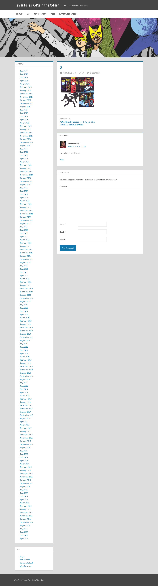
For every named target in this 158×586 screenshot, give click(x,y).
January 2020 (25, 324)
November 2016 (26, 438)
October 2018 (25, 373)
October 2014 (25, 519)
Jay (83, 73)
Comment (64, 186)
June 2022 (24, 230)
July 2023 (23, 188)
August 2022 (25, 223)
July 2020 (23, 304)
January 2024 (25, 168)
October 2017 (25, 412)
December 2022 (26, 210)
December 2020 (26, 288)
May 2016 (24, 457)
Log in (22, 556)
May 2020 (24, 311)
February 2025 (26, 126)
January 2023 (25, 207)
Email (62, 232)
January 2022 (25, 246)
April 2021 (24, 275)
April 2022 (24, 236)
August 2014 (25, 525)
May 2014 (24, 535)
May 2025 (24, 116)
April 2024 (24, 158)
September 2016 (26, 444)
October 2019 (25, 334)
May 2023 (24, 194)
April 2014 (24, 538)
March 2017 (24, 425)
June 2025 (24, 113)
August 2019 (25, 340)
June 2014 (24, 532)
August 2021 (25, 262)
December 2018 (26, 366)
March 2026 (24, 84)
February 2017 (25, 428)
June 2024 (24, 152)
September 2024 (26, 142)
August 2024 (25, 145)
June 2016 (24, 454)
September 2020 (26, 298)
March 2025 (24, 123)
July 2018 (23, 382)
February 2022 (25, 243)
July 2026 (23, 71)
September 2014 (26, 522)
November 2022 (26, 214)
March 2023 (24, 201)
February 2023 (25, 204)
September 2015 (26, 483)
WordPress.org (25, 566)
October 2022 (25, 217)
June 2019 (24, 347)
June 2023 (24, 191)
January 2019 (25, 363)
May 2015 (24, 496)
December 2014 (26, 512)
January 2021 (25, 285)
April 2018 (24, 392)
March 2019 (24, 356)
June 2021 (24, 269)
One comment (95, 73)
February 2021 (25, 282)
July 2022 (23, 227)
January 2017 (25, 431)
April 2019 (24, 353)
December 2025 (26, 93)
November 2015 (26, 477)
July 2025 (23, 110)
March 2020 (24, 317)
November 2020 (26, 292)
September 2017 (26, 415)
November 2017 (26, 408)
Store (53, 14)
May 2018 (24, 389)
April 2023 (24, 197)
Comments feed (26, 563)
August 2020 (25, 301)
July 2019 (23, 343)
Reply (62, 159)
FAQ (28, 14)
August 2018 (25, 379)
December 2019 (26, 327)
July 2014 (23, 529)
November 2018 (26, 369)
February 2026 (26, 87)
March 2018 (24, 395)
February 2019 (26, 360)
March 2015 (24, 503)
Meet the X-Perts (40, 14)
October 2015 (25, 480)
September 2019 (26, 337)
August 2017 (25, 418)
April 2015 (24, 499)
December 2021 (26, 249)
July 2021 (23, 266)
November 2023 (26, 175)
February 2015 (26, 506)
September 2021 (26, 259)
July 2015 (23, 490)
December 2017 (26, 405)
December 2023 (26, 171)
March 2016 (24, 464)
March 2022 (24, 240)
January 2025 (25, 129)
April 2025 (24, 119)
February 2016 (26, 467)
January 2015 (25, 509)
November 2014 (26, 516)
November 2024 (26, 136)
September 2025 (26, 103)
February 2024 (26, 165)
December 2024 (26, 132)
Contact (19, 14)
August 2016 (25, 447)
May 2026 (24, 77)
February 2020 (26, 321)
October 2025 (25, 100)
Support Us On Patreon (68, 14)
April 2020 (24, 314)
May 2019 (24, 350)
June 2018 (24, 386)
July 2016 (23, 451)
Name (62, 224)
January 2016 (25, 470)
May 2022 (24, 233)
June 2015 (24, 493)
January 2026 (25, 90)
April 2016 (24, 460)
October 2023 (25, 178)
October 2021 (25, 256)
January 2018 (25, 402)
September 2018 (26, 376)
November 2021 (26, 253)
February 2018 (26, 399)
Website (63, 240)
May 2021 (24, 272)
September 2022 (26, 220)
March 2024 (24, 162)
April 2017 (24, 421)
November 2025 (26, 97)
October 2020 (25, 295)
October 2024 (25, 139)
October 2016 (25, 441)
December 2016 (26, 434)
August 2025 (25, 106)
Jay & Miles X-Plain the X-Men (37, 5)
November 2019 (26, 330)
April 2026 (24, 80)
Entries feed (25, 559)
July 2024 (23, 149)
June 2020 (24, 308)
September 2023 (26, 181)
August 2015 (25, 486)
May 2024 (24, 155)
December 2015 (26, 473)
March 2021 (24, 279)
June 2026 (24, 74)
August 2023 (25, 184)
